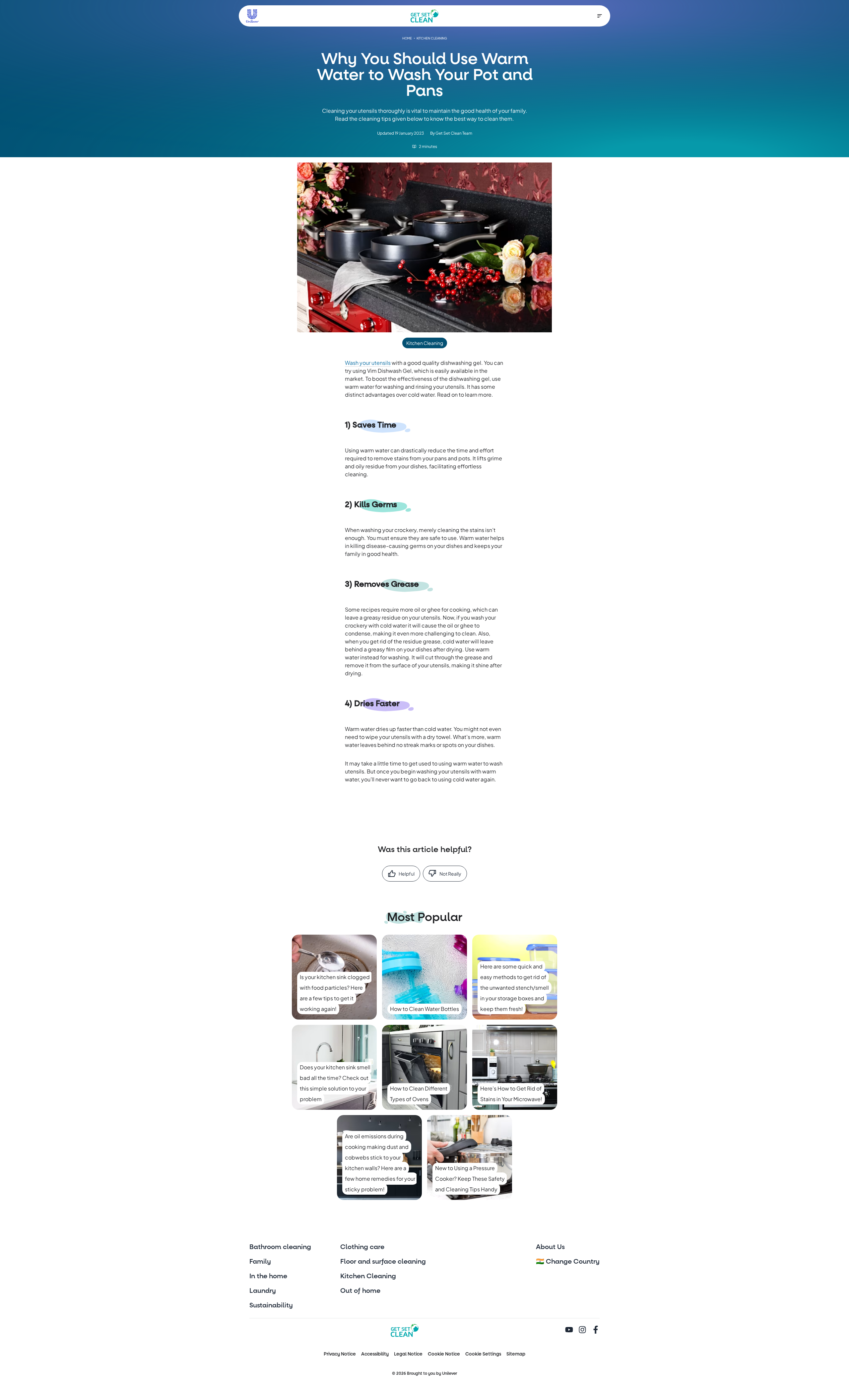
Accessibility (375, 1354)
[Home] (424, 16)
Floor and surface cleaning (383, 1261)
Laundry (262, 1291)
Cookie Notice (444, 1354)
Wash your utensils (368, 362)
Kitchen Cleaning (368, 1276)
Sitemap (515, 1354)
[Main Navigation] (600, 16)
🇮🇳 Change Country (568, 1261)
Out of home (360, 1291)
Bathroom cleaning (280, 1247)
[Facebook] (596, 1330)
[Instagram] (582, 1330)
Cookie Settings (483, 1354)
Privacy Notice (340, 1354)
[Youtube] (569, 1330)
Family (260, 1261)
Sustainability (271, 1305)
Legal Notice (408, 1354)
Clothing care (362, 1247)
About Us (550, 1247)
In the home (268, 1276)
